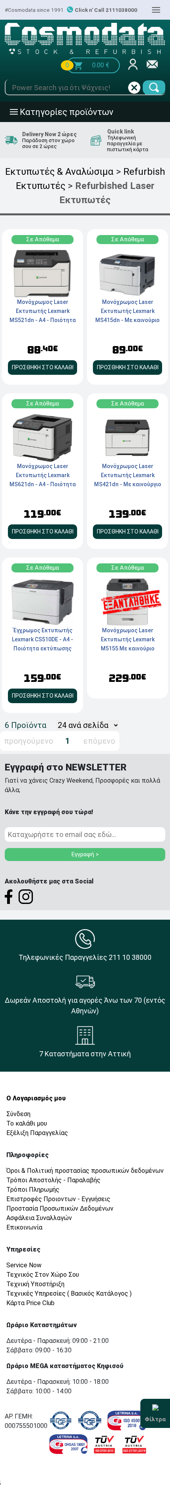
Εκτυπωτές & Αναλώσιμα (59, 171)
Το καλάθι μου (26, 1123)
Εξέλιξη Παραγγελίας (37, 1133)
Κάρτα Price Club (30, 1303)
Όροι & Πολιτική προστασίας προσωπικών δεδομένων (85, 1170)
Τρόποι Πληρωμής (32, 1189)
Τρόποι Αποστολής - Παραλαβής (53, 1180)
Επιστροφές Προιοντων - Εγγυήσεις (58, 1199)
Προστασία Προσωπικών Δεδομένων (59, 1208)
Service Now (24, 1265)
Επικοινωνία (24, 1227)
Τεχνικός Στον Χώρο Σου (42, 1274)
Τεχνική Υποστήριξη (35, 1284)
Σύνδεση (18, 1114)
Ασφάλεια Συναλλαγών (39, 1218)
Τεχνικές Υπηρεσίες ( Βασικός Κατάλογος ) (69, 1293)
